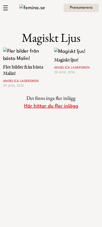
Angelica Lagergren (21, 81)
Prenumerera (81, 8)
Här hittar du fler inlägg (51, 106)
